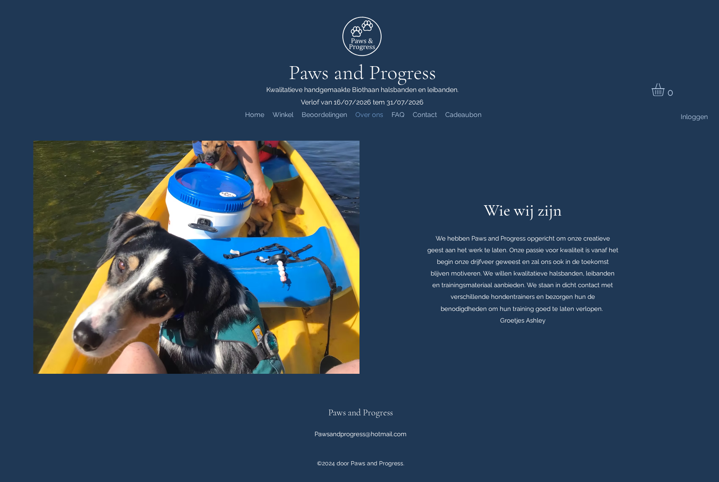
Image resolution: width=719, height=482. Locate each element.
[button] (665, 89)
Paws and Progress (362, 72)
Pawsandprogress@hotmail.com (361, 434)
